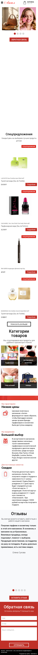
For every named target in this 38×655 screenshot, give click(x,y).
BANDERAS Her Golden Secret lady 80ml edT (15, 311)
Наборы (28, 385)
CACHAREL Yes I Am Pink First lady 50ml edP (15, 223)
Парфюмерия (9, 363)
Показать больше (19, 324)
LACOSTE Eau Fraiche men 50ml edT (12, 178)
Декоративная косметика (28, 361)
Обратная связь (19, 39)
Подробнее (31, 184)
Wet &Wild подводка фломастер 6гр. (13, 268)
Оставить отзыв (19, 597)
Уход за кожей (10, 385)
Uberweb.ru (34, 653)
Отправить (19, 645)
